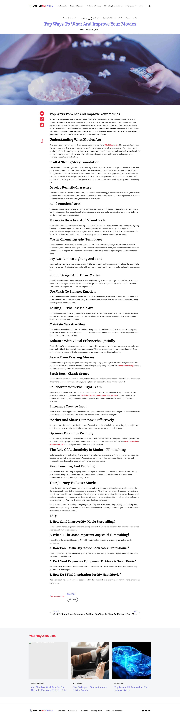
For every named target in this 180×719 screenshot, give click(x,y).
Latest (136, 18)
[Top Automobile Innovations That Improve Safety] (131, 660)
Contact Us (72, 711)
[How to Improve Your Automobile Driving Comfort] (90, 660)
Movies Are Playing (125, 366)
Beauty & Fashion (76, 6)
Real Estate (95, 18)
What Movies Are (111, 145)
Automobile (62, 6)
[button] (150, 6)
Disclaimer (84, 711)
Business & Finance (94, 6)
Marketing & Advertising (113, 6)
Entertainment (131, 6)
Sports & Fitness (109, 18)
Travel (128, 18)
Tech (120, 18)
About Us (61, 711)
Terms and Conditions (113, 711)
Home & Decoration (70, 18)
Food (141, 6)
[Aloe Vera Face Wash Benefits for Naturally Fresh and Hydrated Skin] (48, 660)
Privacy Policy (96, 711)
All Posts (72, 599)
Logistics (84, 18)
